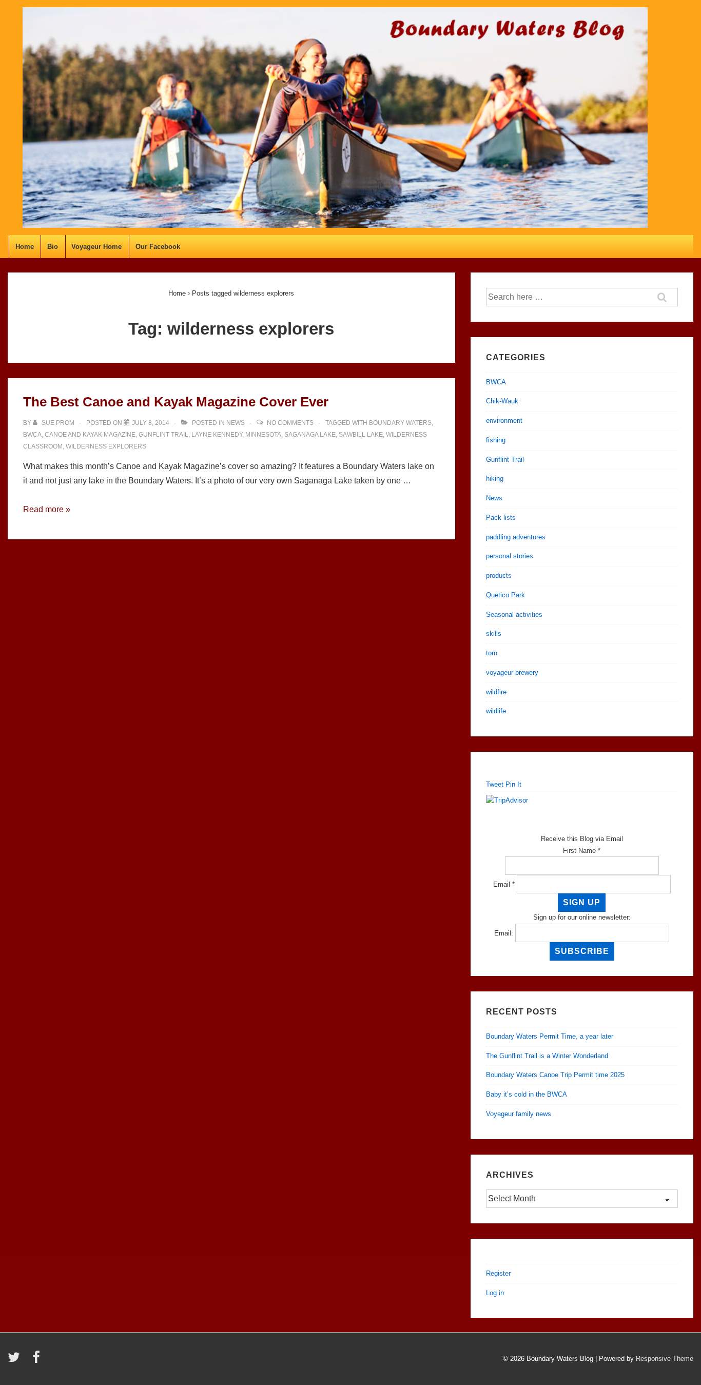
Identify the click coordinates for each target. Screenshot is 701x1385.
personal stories (509, 556)
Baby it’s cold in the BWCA (526, 1094)
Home (24, 246)
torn (491, 653)
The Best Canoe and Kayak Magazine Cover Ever (175, 401)
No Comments (290, 422)
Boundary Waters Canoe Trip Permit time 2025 (555, 1075)
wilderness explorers (106, 446)
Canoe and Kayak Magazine (90, 434)
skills (493, 633)
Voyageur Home (96, 246)
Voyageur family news (518, 1114)
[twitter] (16, 1360)
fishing (495, 440)
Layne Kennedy (216, 434)
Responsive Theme (664, 1358)
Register (498, 1273)
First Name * (581, 850)
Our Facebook (157, 246)
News (235, 422)
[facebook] (37, 1360)
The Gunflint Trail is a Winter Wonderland (547, 1056)
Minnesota (263, 434)
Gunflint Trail (163, 434)
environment (504, 420)
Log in (495, 1293)
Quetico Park (505, 595)
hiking (494, 478)
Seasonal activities (514, 614)
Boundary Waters (400, 422)
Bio (52, 246)
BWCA (32, 434)
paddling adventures (516, 537)
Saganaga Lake (310, 434)
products (499, 575)
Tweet (494, 784)
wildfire (496, 692)
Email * (504, 884)
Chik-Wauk (502, 401)
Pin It (513, 784)
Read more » (46, 509)
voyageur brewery (512, 672)
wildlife (496, 711)
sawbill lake (361, 434)
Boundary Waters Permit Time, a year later (549, 1036)
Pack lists (501, 517)
